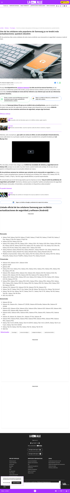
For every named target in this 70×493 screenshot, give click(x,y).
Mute (56, 491)
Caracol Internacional (13, 474)
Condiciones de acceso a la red (55, 461)
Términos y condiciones (53, 467)
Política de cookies (52, 466)
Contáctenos (30, 467)
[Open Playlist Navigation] (68, 491)
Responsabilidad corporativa (54, 462)
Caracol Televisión (12, 462)
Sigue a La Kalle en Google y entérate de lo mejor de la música (32, 202)
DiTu (10, 469)
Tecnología (10, 118)
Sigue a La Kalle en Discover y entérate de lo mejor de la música (47, 98)
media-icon (35, 491)
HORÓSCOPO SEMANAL (14, 5)
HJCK (10, 467)
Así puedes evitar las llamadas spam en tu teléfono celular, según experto (28, 120)
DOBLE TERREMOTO (25, 5)
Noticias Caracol (12, 461)
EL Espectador (12, 471)
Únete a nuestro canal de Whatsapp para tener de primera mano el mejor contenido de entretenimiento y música (16, 99)
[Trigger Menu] (2, 2)
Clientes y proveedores (32, 469)
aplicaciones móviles (49, 332)
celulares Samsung (23, 87)
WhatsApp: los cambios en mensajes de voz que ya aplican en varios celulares (29, 194)
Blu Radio (11, 466)
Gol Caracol (11, 464)
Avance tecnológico (24, 332)
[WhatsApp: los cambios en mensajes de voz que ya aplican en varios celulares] (4, 195)
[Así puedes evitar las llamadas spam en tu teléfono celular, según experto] (4, 120)
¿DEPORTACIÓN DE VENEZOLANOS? (37, 5)
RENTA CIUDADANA (51, 5)
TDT (28, 464)
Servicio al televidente (32, 461)
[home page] (35, 2)
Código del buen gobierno (33, 466)
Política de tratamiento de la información (57, 464)
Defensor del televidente (33, 462)
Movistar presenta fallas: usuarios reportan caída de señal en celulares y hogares (30, 127)
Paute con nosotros (31, 471)
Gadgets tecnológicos (36, 332)
